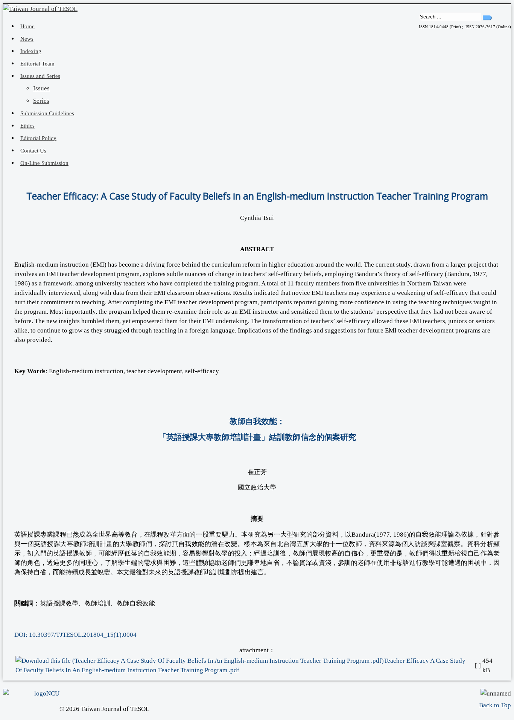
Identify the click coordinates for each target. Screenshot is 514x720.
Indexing (30, 51)
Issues (41, 88)
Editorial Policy (38, 138)
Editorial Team (37, 64)
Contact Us (33, 151)
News (26, 39)
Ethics (27, 126)
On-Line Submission (44, 163)
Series (41, 100)
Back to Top (495, 705)
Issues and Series (40, 76)
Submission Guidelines (47, 113)
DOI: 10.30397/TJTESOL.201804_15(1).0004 (75, 634)
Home (27, 26)
